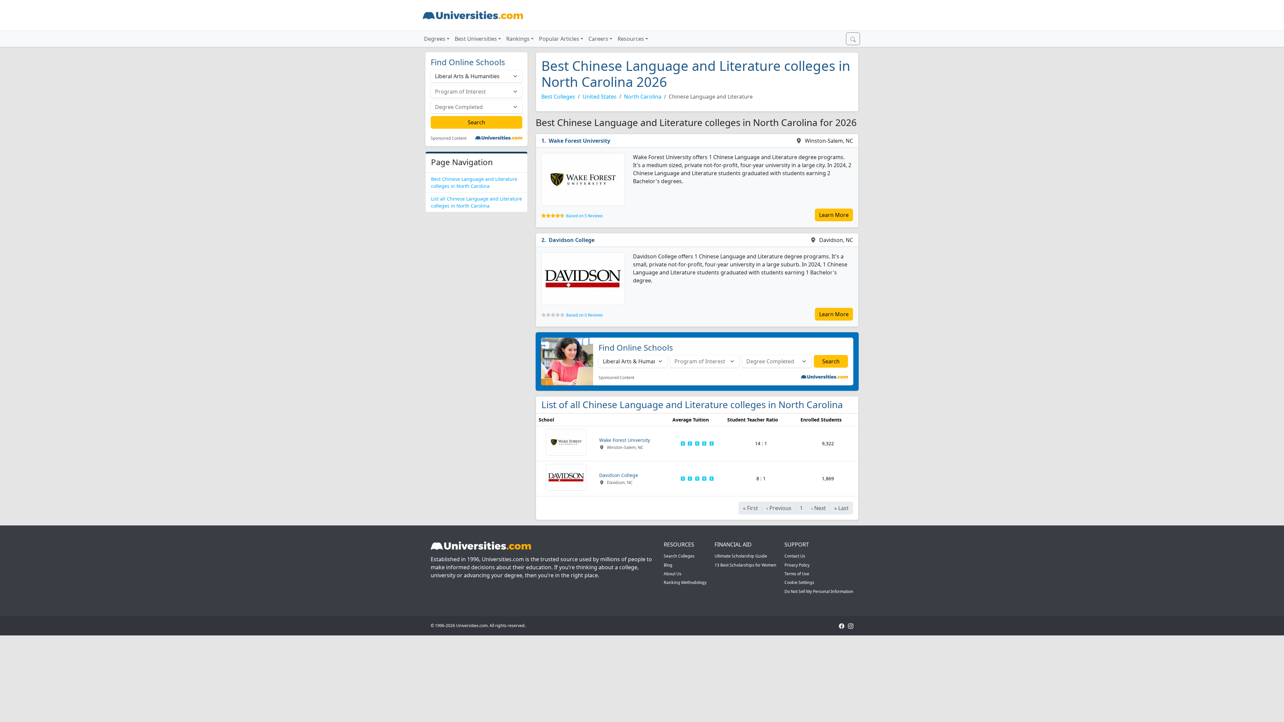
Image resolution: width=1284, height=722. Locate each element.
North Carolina (642, 96)
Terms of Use (796, 574)
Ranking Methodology (685, 582)
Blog (668, 565)
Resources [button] (631, 38)
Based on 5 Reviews (584, 216)
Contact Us (794, 556)
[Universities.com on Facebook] (841, 625)
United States (599, 96)
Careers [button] (598, 38)
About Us (672, 574)
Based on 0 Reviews (584, 315)
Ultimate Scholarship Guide (741, 556)
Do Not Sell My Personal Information (818, 591)
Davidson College (572, 240)
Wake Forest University (579, 140)
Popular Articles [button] (559, 38)
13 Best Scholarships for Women (745, 565)
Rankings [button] (518, 38)
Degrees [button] (434, 38)
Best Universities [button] (476, 38)
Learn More (834, 215)
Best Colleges (558, 96)
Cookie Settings (799, 582)
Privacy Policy (797, 565)
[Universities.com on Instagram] (850, 625)
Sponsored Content (448, 138)
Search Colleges (679, 556)
